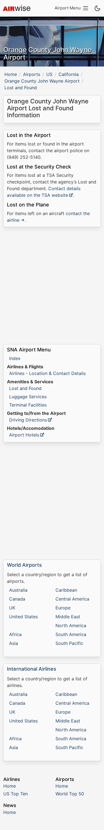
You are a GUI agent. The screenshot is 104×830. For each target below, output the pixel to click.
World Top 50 (69, 793)
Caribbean (66, 590)
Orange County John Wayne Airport (42, 81)
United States (23, 616)
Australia (18, 590)
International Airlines (31, 669)
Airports (31, 74)
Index (15, 358)
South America (70, 634)
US (49, 74)
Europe (62, 608)
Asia (13, 643)
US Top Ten (15, 793)
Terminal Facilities (28, 405)
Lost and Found (25, 388)
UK (12, 608)
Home (10, 74)
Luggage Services (28, 396)
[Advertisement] (52, 286)
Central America (72, 599)
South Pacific (69, 643)
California (69, 74)
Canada (17, 599)
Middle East (67, 616)
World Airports (24, 565)
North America (70, 625)
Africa (15, 634)
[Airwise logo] (16, 8)
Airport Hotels (24, 435)
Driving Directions (28, 420)
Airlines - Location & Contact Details (47, 373)
